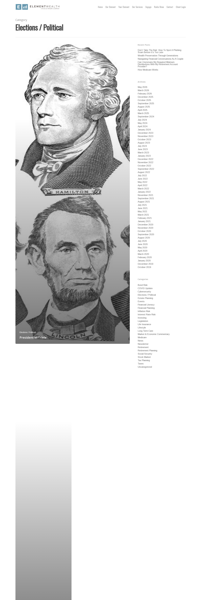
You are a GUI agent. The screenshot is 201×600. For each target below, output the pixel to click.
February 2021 (145, 218)
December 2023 (145, 133)
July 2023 (142, 146)
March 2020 (143, 254)
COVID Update (145, 288)
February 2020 (145, 257)
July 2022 (142, 175)
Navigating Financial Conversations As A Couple (160, 59)
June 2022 (143, 179)
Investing (142, 318)
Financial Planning (146, 308)
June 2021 (143, 208)
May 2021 (142, 212)
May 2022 (142, 182)
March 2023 (143, 153)
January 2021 (144, 221)
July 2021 (142, 205)
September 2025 (146, 103)
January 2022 (144, 192)
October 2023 (144, 139)
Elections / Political (28, 332)
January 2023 (144, 156)
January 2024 (144, 130)
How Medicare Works (148, 70)
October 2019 (144, 267)
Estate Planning (145, 298)
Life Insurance (144, 324)
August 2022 (144, 172)
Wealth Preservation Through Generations (158, 56)
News (140, 341)
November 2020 (145, 228)
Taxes (141, 364)
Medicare (142, 337)
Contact (170, 7)
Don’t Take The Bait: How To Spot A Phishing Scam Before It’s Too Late (159, 51)
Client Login (181, 7)
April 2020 (142, 251)
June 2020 (143, 244)
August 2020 (144, 238)
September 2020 (146, 234)
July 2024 (142, 120)
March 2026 (143, 90)
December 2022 (145, 159)
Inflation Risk (144, 311)
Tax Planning (144, 360)
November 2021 (145, 195)
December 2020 (145, 225)
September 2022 (146, 169)
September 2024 (146, 117)
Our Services (137, 7)
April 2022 (142, 185)
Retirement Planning (147, 351)
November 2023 (145, 136)
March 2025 (143, 113)
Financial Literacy (146, 305)
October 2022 (144, 166)
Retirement (143, 347)
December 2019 (145, 264)
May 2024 (142, 123)
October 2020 (144, 231)
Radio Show (159, 7)
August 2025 (144, 107)
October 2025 (144, 100)
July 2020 (142, 241)
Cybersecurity (144, 292)
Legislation (143, 321)
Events (141, 301)
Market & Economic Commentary (154, 334)
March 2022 (143, 189)
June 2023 (143, 149)
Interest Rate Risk (147, 315)
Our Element (110, 7)
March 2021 (143, 215)
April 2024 (142, 126)
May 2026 (142, 87)
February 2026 (145, 94)
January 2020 (144, 261)
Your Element (123, 7)
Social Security (145, 354)
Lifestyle (142, 328)
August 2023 (144, 143)
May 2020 (142, 248)
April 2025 (142, 110)
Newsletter (143, 344)
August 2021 (144, 202)
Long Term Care (145, 331)
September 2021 (146, 198)
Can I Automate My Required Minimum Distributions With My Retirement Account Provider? (158, 64)
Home (100, 7)
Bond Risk (143, 285)
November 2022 (145, 162)
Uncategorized (145, 367)
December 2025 (145, 97)
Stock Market (144, 357)
